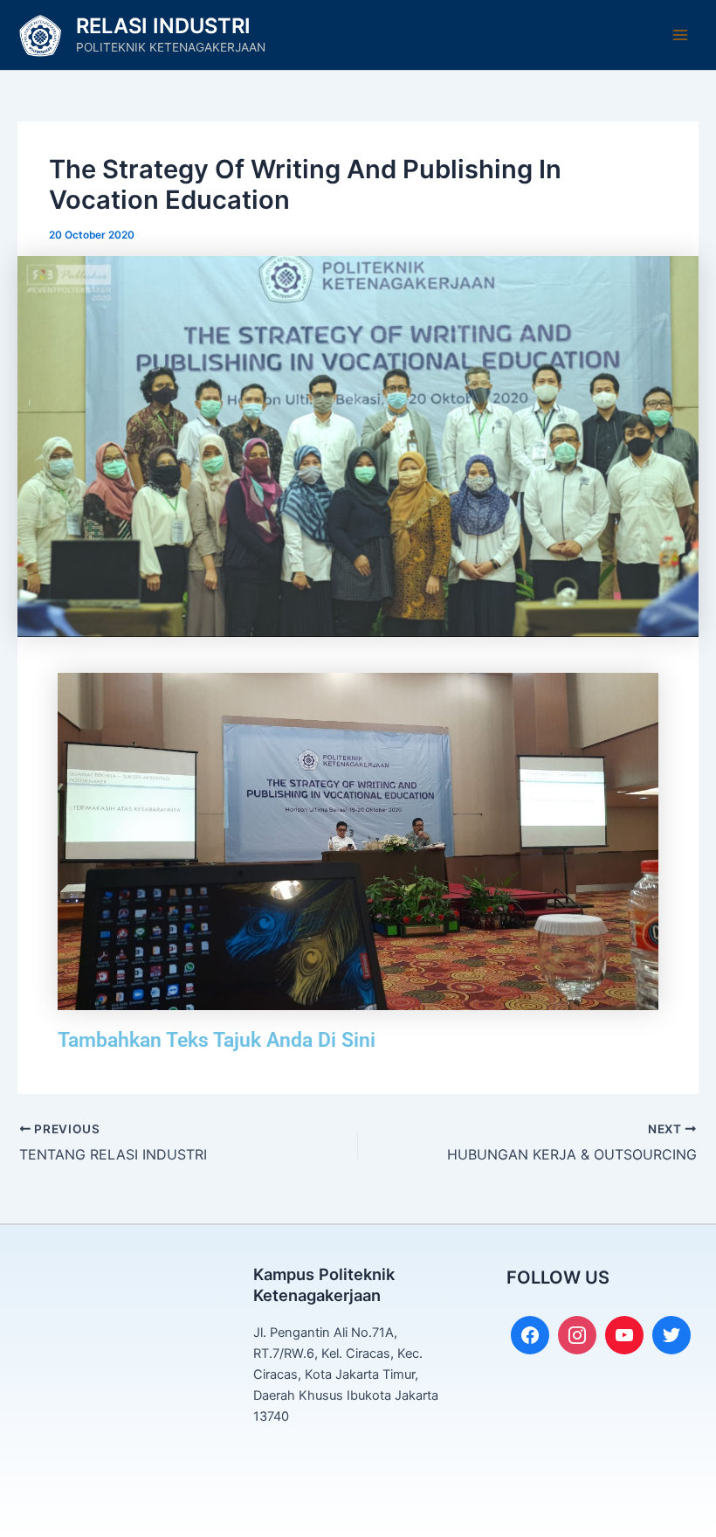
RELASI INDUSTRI (163, 25)
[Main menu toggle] (680, 35)
